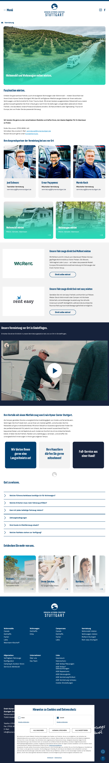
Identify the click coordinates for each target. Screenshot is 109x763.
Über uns (33, 658)
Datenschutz (61, 661)
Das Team (33, 661)
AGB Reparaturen (62, 671)
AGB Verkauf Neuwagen (65, 664)
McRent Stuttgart (89, 637)
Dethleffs (7, 634)
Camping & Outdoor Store (14, 664)
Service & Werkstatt (12, 667)
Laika (6, 640)
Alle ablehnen (38, 730)
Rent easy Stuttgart (90, 640)
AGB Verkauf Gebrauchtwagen (62, 668)
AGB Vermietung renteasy (66, 680)
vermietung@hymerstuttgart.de (39, 131)
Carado (6, 631)
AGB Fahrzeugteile (63, 674)
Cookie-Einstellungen (64, 683)
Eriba (32, 634)
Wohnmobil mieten (89, 631)
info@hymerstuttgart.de (13, 732)
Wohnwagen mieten (89, 634)
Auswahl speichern (59, 730)
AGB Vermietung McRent (65, 677)
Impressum (60, 658)
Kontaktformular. (31, 134)
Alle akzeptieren (81, 730)
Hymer (6, 637)
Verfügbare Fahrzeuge (12, 658)
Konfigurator (9, 661)
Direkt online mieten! (63, 274)
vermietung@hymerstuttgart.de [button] (19, 190)
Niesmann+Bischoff (11, 643)
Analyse (23, 717)
